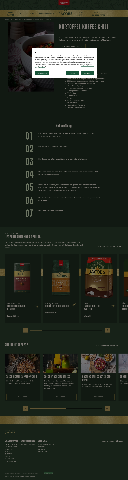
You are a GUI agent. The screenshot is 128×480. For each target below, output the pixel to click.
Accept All (87, 73)
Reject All (72, 73)
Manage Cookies (42, 73)
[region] (64, 63)
